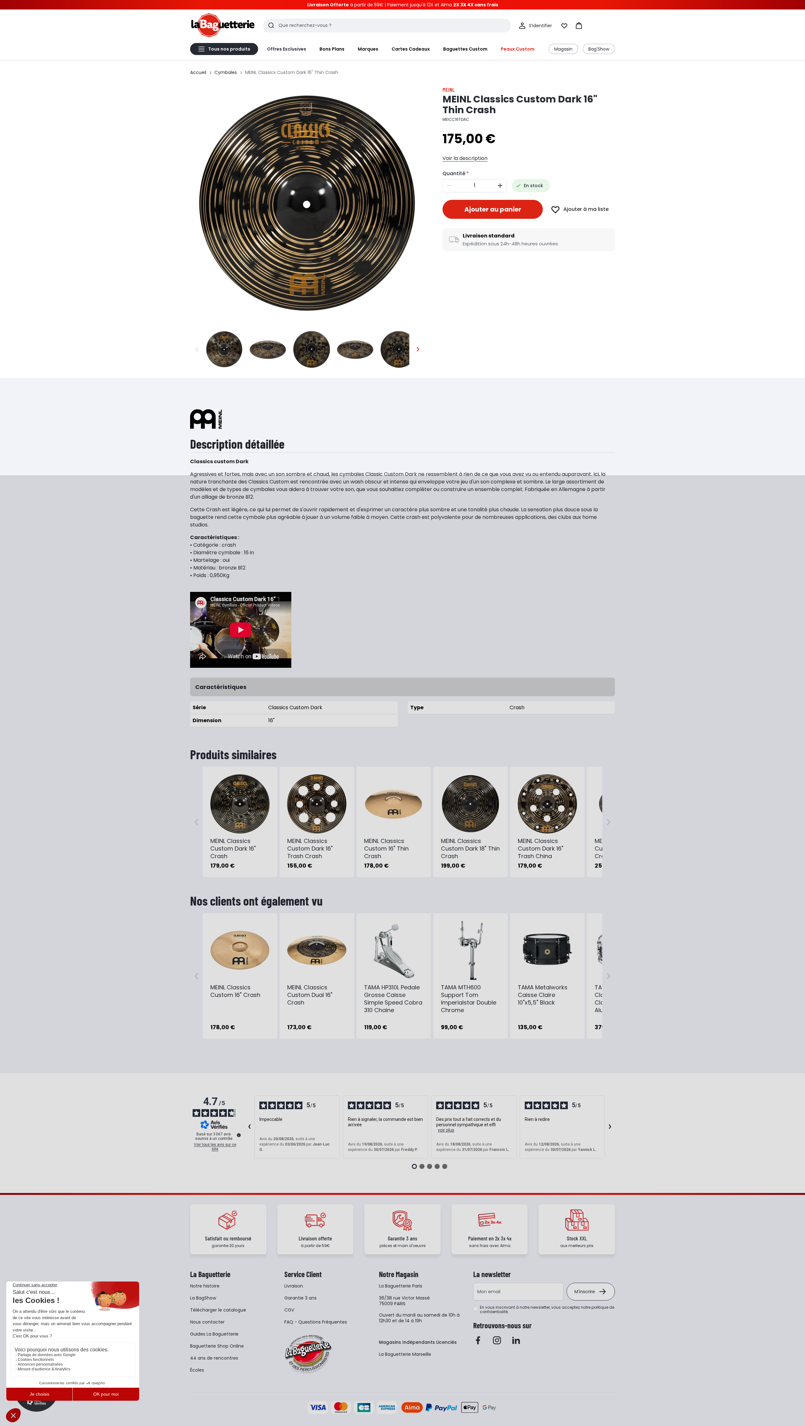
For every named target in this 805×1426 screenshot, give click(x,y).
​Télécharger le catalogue (218, 1310)
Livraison (293, 1286)
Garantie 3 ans (300, 1298)
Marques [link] (368, 49)
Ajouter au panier (492, 209)
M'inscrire (584, 1291)
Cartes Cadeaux (411, 49)
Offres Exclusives (286, 49)
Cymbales (225, 72)
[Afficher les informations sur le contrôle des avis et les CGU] (238, 1135)
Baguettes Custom (465, 49)
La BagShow (203, 1298)
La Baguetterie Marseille (405, 1354)
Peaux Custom (518, 49)
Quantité (454, 173)
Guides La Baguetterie (214, 1334)
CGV (289, 1310)
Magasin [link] (563, 49)
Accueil (198, 72)
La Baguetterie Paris (400, 1286)
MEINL (449, 89)
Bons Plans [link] (331, 49)
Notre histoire (205, 1286)
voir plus (446, 1130)
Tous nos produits (229, 49)
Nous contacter (207, 1322)
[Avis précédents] (249, 1127)
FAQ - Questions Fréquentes (315, 1322)
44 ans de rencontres (214, 1358)
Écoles (197, 1370)
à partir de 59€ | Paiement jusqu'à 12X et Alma (402, 5)
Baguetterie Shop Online (217, 1346)
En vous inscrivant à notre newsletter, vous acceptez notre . (547, 1309)
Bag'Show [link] (598, 49)
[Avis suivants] (609, 1127)
